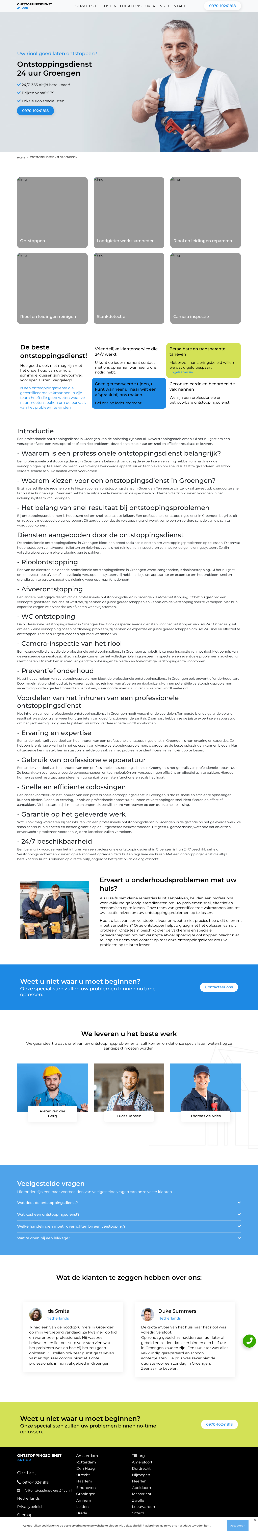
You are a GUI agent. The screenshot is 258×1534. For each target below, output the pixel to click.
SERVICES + (86, 6)
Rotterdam (86, 1462)
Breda (81, 1513)
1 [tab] (126, 1386)
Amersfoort (142, 1462)
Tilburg (138, 1456)
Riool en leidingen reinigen (48, 316)
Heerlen (139, 1481)
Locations (130, 6)
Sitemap (24, 1515)
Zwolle (138, 1500)
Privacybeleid (29, 1506)
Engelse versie (181, 372)
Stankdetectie (111, 316)
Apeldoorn (141, 1487)
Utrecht (83, 1475)
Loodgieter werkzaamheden (126, 240)
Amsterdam (87, 1456)
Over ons (155, 6)
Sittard (138, 1513)
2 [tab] (132, 1386)
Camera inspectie (191, 316)
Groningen (86, 1494)
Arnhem (83, 1500)
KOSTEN (109, 6)
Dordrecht (141, 1468)
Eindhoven (86, 1487)
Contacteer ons (219, 987)
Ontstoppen (32, 240)
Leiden (82, 1506)
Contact (177, 6)
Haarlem (84, 1481)
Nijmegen (141, 1475)
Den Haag (85, 1468)
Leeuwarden (143, 1506)
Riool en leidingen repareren (202, 240)
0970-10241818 (222, 6)
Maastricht (141, 1494)
